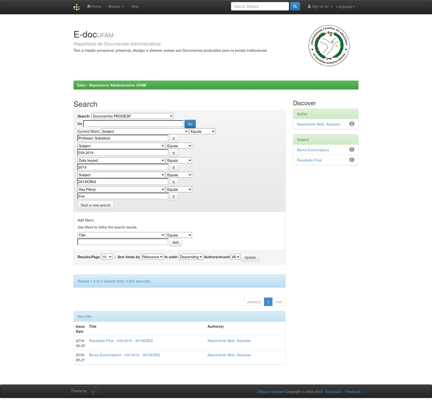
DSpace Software (271, 391)
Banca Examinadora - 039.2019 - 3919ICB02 (124, 354)
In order (171, 256)
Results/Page (89, 256)
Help (134, 6)
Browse (114, 6)
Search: (84, 116)
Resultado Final (309, 160)
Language (344, 6)
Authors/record (217, 256)
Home (95, 6)
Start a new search (95, 205)
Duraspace (333, 391)
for (80, 123)
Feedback (353, 391)
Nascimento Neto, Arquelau (229, 340)
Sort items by (129, 256)
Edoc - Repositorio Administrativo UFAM (111, 85)
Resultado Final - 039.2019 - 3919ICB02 (121, 340)
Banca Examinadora (313, 149)
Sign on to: (320, 6)
